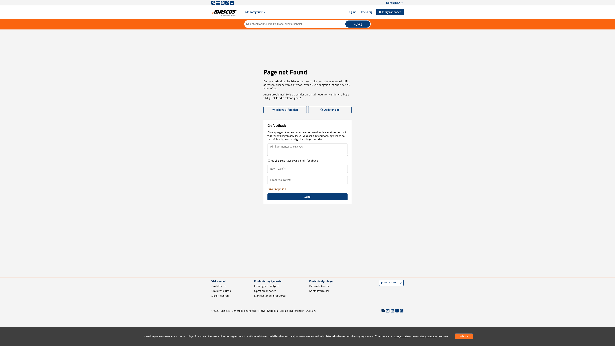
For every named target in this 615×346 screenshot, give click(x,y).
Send (307, 196)
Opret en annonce (265, 291)
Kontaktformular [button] (319, 291)
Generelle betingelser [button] (245, 311)
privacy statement (428, 336)
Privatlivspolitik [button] (268, 311)
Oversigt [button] (311, 311)
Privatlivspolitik (276, 189)
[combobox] (381, 282)
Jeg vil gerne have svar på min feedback (294, 160)
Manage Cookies (401, 336)
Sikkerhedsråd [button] (220, 295)
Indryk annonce (391, 12)
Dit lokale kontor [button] (319, 286)
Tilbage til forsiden (287, 109)
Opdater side (332, 109)
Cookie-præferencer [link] (292, 311)
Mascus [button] (225, 311)
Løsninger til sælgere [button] (266, 286)
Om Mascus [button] (218, 286)
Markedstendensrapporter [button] (270, 295)
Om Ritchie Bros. (221, 291)
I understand (464, 336)
